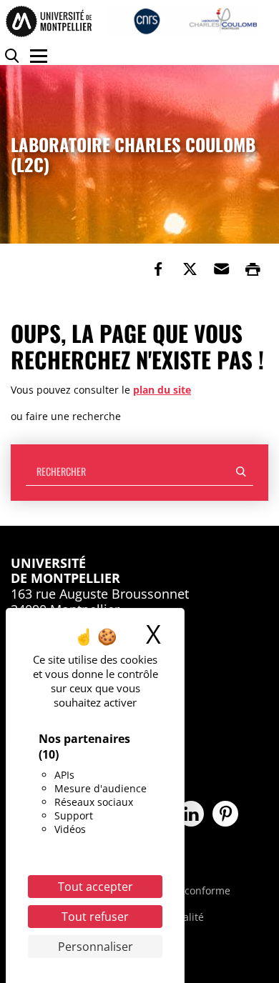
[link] (158, 269)
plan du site (162, 389)
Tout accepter (95, 886)
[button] (221, 269)
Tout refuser (95, 916)
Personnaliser (95, 946)
